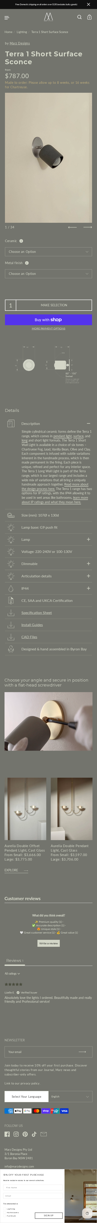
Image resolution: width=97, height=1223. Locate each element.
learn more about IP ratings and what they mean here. (55, 500)
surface (78, 436)
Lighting (22, 32)
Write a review (48, 943)
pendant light (62, 436)
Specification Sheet (36, 612)
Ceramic (11, 241)
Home (8, 32)
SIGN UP (49, 1215)
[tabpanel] (48, 998)
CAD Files (29, 637)
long (25, 440)
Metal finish (14, 263)
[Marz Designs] (48, 20)
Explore (11, 870)
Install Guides (32, 625)
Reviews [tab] (14, 960)
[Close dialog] (94, 1171)
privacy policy (30, 1083)
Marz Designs (20, 43)
